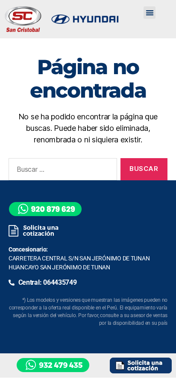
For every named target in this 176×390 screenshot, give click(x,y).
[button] (149, 12)
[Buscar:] (61, 171)
